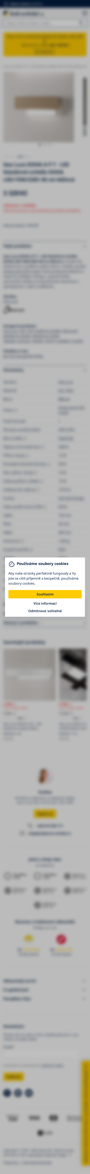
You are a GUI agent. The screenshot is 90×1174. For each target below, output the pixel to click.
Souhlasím (45, 594)
